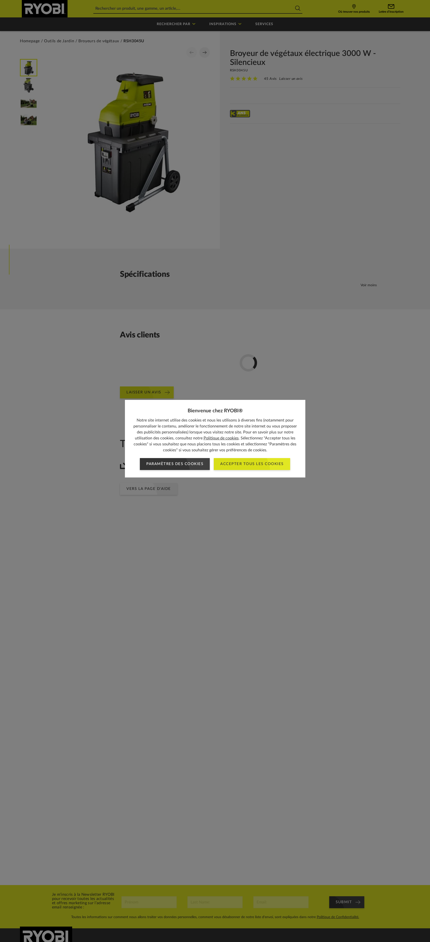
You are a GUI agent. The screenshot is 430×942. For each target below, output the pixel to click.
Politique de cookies (221, 438)
